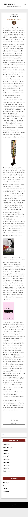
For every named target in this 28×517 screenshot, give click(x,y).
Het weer (5, 450)
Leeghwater (6, 456)
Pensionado (6, 491)
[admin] (14, 22)
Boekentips (10, 19)
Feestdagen (6, 462)
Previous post (14, 420)
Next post (13, 423)
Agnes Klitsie (8, 4)
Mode (15, 19)
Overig (19, 19)
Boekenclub (6, 444)
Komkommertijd (7, 447)
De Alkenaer (6, 471)
